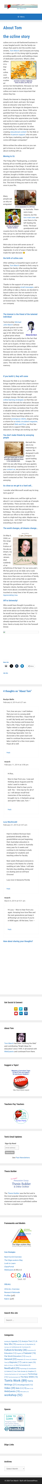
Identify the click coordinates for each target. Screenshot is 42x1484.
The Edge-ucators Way (13, 1260)
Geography (21, 1359)
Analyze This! (29, 1341)
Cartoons (7, 1347)
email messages (27, 287)
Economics (31, 1350)
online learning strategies (13, 400)
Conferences (16, 1347)
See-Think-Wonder (21, 1371)
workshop (13, 1395)
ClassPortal (9, 1267)
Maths (7, 1365)
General (10, 1359)
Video (9, 1388)
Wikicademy (24, 1391)
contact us (11, 469)
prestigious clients (18, 419)
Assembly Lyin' (21, 1344)
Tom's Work (15, 1380)
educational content (18, 132)
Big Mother (31, 1344)
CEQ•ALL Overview (11, 1289)
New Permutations (23, 1365)
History (28, 1359)
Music (12, 1365)
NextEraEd (11, 1368)
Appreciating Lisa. (10, 595)
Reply (8, 753)
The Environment (14, 1377)
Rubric (6, 1299)
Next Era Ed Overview (13, 1257)
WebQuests (9, 1051)
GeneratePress (32, 1481)
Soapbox (32, 1371)
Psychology (24, 1368)
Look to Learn (10, 1263)
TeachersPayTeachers (11, 1374)
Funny (28, 1356)
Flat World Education (14, 1356)
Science (10, 1371)
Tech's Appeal (23, 1374)
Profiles (7, 1295)
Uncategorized (25, 1385)
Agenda (16, 1341)
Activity (7, 1341)
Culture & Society (15, 1350)
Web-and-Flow (20, 424)
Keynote (15, 1362)
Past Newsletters (23, 1158)
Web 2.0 (21, 1388)
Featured (29, 1353)
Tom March (14, 51)
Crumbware (26, 1347)
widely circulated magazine (26, 421)
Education (10, 1353)
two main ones (30, 217)
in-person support (18, 134)
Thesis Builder (13, 1193)
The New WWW (29, 1377)
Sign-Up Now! (10, 1143)
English (20, 1353)
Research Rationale (12, 1292)
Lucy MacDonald (10, 822)
